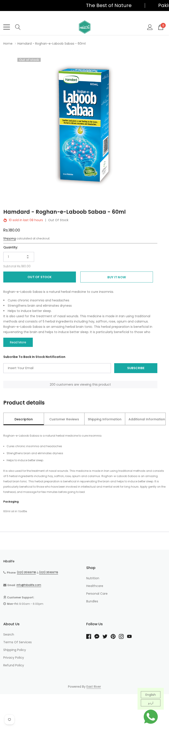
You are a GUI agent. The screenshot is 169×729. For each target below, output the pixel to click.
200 (52, 384)
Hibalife (9, 561)
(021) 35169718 (26, 572)
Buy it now (116, 277)
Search (8, 634)
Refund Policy (13, 665)
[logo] (84, 27)
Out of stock (39, 277)
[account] (150, 27)
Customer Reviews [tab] (64, 419)
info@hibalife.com (29, 585)
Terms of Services (17, 642)
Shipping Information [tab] (104, 419)
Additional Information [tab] (147, 419)
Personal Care (97, 593)
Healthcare (94, 586)
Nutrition (92, 578)
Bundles (92, 601)
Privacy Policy (13, 657)
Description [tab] (24, 419)
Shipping (9, 238)
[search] (18, 27)
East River (93, 686)
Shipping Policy (14, 650)
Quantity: (10, 247)
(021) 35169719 (48, 572)
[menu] (6, 27)
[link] (90, 636)
